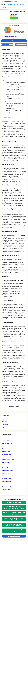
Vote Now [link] (16, 14)
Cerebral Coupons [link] (6, 473)
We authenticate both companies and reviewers (14, 524)
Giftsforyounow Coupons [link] (8, 465)
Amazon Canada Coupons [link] (8, 486)
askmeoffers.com (10, 2)
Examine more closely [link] (14, 536)
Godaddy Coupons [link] (6, 448)
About (16, 7)
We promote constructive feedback (14, 519)
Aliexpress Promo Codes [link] (8, 437)
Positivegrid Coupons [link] (7, 440)
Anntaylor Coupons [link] (6, 446)
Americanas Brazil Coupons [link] (8, 459)
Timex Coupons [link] (6, 462)
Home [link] (2, 4)
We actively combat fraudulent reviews (14, 513)
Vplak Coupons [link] (5, 492)
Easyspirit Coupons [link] (6, 489)
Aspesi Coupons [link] (6, 456)
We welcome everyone (14, 502)
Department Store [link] (8, 4)
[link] (5, 14)
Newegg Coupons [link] (6, 451)
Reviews (10, 7)
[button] (2, 2)
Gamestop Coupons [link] (6, 454)
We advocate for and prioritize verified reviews (14, 507)
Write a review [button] (14, 40)
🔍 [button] (26, 1)
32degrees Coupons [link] (7, 467)
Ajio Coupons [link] (5, 484)
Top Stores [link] (16, 4)
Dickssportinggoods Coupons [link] (9, 475)
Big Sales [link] (15, 19)
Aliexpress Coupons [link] (7, 443)
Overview (3, 7)
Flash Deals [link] (22, 4)
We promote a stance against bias (14, 530)
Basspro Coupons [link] (6, 481)
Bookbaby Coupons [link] (6, 478)
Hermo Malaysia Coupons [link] (8, 470)
